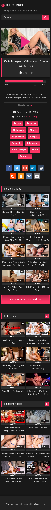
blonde (33, 123)
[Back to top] (42, 501)
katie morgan (20, 150)
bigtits (34, 136)
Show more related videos (25, 299)
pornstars (19, 136)
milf (34, 130)
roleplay (26, 156)
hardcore (20, 130)
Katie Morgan (32, 117)
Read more (24, 105)
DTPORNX (14, 5)
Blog (19, 123)
